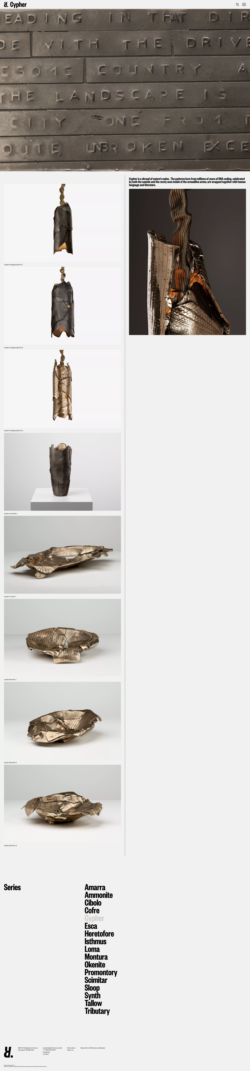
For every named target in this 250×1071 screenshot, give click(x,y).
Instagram (46, 1052)
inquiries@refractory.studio (52, 1048)
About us (70, 1050)
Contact (46, 1054)
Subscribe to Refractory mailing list (92, 1048)
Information (71, 1048)
